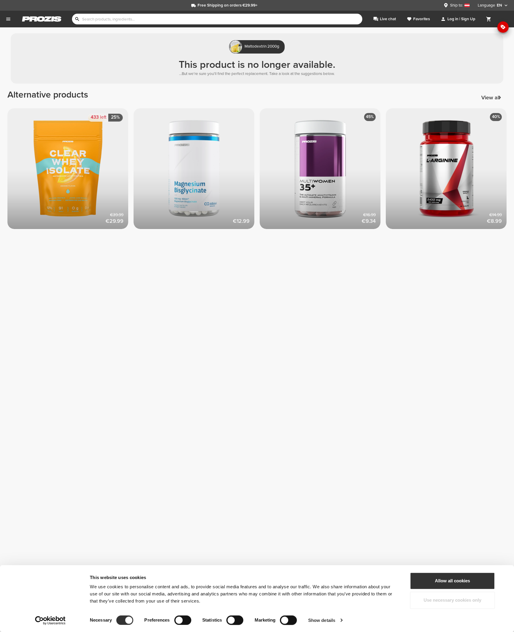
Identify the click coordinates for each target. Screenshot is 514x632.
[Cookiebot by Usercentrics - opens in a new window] (50, 620)
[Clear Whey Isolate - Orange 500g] (70, 171)
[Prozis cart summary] (488, 19)
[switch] (182, 620)
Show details (321, 620)
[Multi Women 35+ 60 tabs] (323, 171)
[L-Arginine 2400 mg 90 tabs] (449, 171)
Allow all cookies (452, 580)
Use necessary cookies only (452, 600)
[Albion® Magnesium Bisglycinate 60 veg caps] (197, 171)
